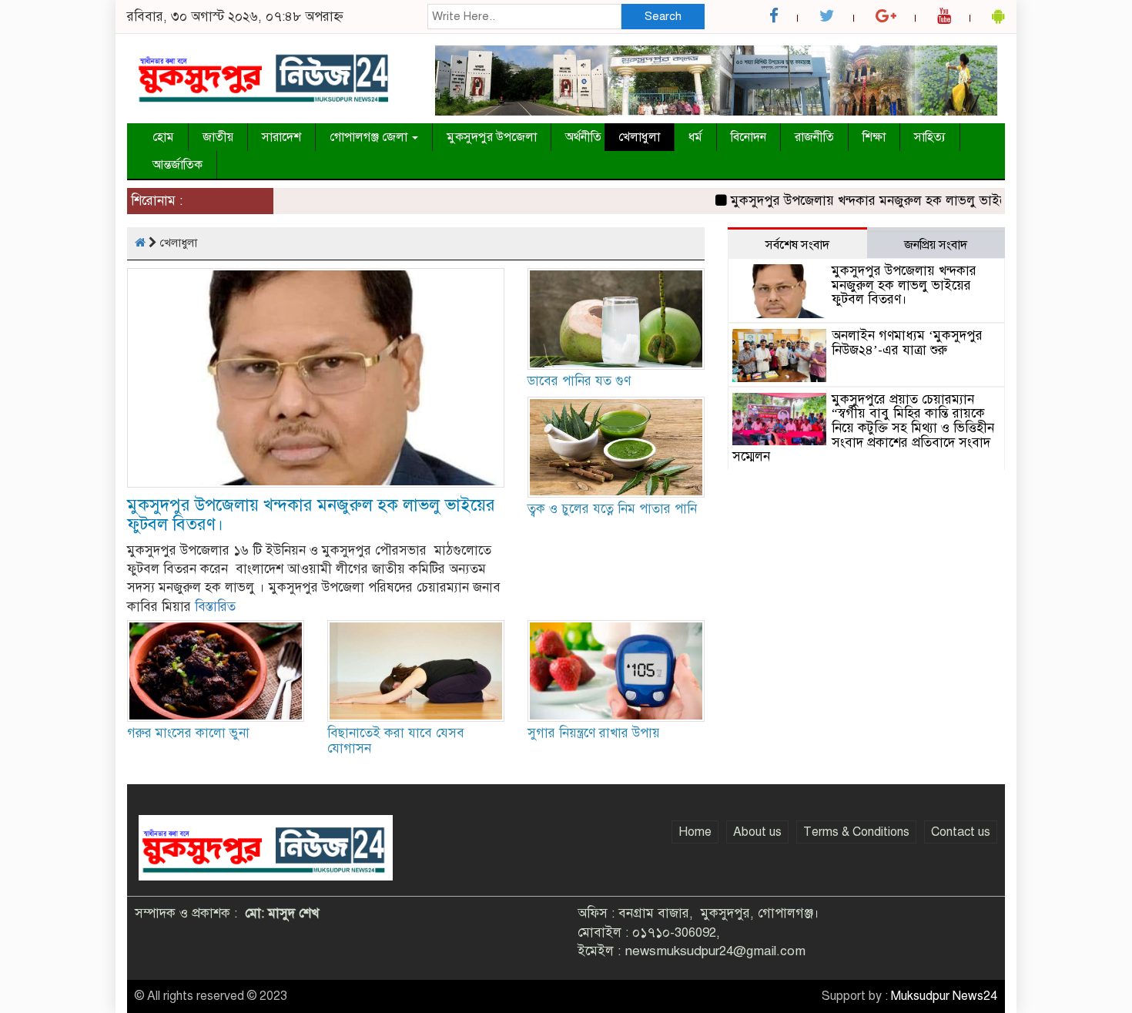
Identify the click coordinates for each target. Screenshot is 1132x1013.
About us (757, 832)
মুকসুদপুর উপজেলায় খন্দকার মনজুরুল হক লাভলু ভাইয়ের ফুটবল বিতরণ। (896, 201)
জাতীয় (218, 137)
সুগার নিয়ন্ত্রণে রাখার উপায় (593, 733)
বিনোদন (748, 137)
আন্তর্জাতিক (177, 165)
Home (695, 832)
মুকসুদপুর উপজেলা (492, 137)
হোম (163, 137)
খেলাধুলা (639, 137)
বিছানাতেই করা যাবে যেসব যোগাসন (395, 740)
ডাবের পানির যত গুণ (579, 381)
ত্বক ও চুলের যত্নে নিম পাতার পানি (612, 509)
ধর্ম (695, 137)
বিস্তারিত (215, 607)
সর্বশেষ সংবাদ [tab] (797, 245)
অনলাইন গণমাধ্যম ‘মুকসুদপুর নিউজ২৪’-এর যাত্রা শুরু (907, 342)
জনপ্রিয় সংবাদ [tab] (935, 245)
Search (663, 16)
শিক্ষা (874, 137)
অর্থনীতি (583, 137)
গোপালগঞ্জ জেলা (370, 137)
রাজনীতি (814, 137)
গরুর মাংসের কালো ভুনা (188, 733)
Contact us (960, 832)
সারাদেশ (281, 137)
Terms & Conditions (856, 832)
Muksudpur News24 (944, 996)
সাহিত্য (930, 137)
